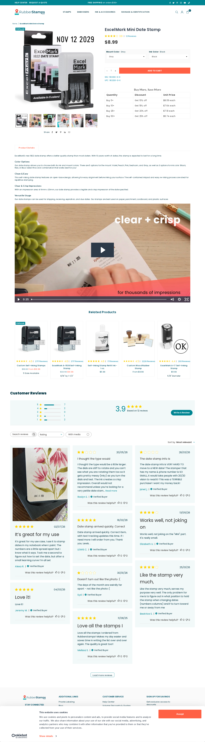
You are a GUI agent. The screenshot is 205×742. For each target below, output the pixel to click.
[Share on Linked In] (65, 132)
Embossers (83, 12)
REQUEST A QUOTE (38, 2)
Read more (111, 490)
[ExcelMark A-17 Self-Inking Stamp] (174, 339)
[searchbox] (20, 434)
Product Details (27, 147)
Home (14, 24)
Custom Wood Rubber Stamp (138, 367)
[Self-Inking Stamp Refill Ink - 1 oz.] (102, 339)
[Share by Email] (69, 132)
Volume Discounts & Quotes (116, 705)
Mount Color (115, 52)
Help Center (108, 701)
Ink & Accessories (105, 12)
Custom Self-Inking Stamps (31, 365)
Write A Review (182, 412)
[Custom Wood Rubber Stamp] (138, 339)
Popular (20, 29)
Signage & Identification (135, 12)
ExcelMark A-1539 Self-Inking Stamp (66, 367)
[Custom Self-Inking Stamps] (31, 339)
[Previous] (18, 69)
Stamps (67, 12)
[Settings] (182, 12)
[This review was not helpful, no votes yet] (62, 572)
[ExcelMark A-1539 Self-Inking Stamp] (67, 339)
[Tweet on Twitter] (56, 132)
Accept (180, 714)
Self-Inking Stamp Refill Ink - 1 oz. (102, 367)
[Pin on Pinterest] (61, 132)
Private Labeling (67, 701)
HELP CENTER (21, 2)
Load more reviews (102, 675)
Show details (46, 736)
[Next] (96, 69)
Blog (61, 705)
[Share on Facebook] (52, 132)
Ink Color (157, 52)
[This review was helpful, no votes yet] (56, 572)
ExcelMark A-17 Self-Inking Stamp (173, 367)
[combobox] (51, 434)
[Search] (176, 12)
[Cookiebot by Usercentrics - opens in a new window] (19, 736)
